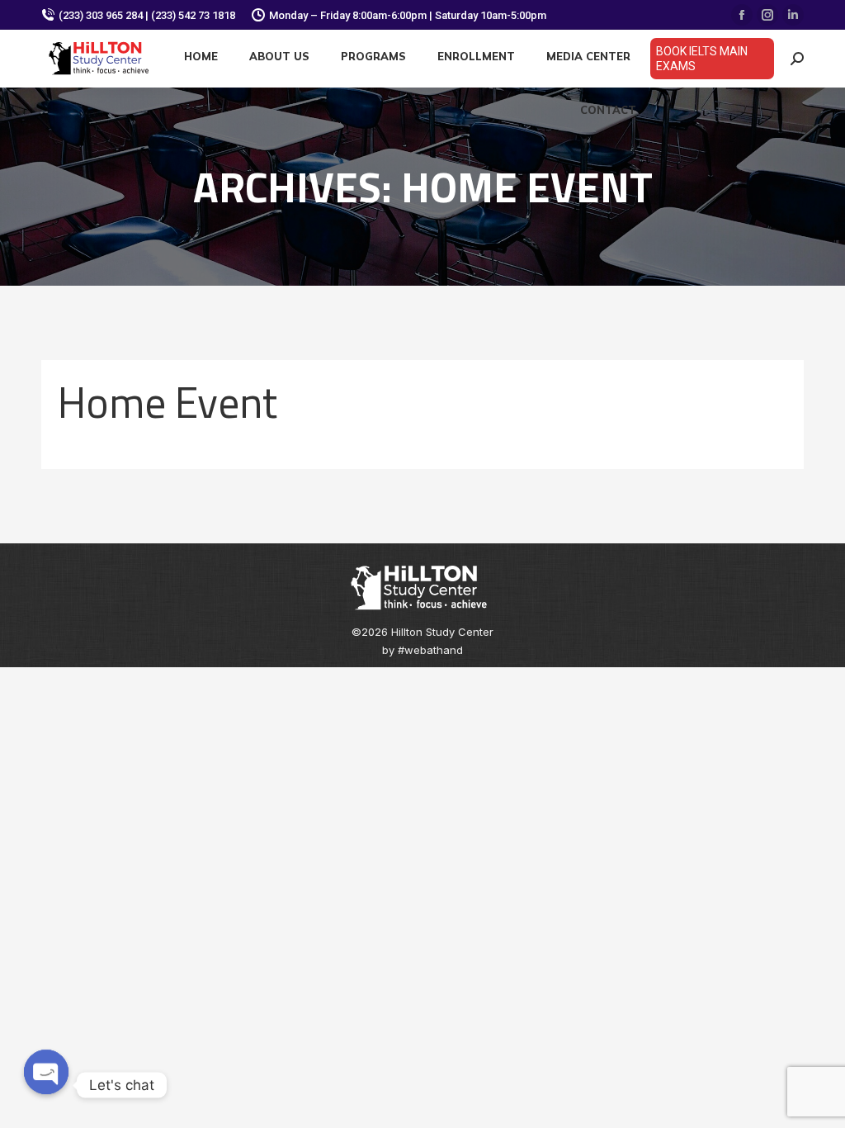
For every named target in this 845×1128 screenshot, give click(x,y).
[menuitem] (201, 57)
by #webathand (422, 649)
